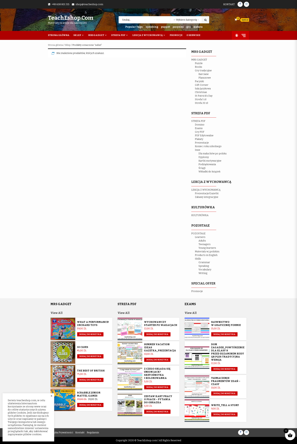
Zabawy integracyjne (206, 197)
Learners (200, 237)
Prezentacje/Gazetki (206, 193)
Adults (202, 240)
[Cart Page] (235, 19)
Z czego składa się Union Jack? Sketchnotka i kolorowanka (157, 373)
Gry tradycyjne (203, 70)
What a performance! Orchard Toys (93, 324)
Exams (199, 128)
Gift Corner (201, 85)
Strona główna (55, 45)
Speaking (204, 266)
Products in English (206, 255)
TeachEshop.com (70, 18)
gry (188, 26)
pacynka (178, 26)
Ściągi (202, 168)
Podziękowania (207, 164)
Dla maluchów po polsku (213, 153)
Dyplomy (204, 157)
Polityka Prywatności (61, 432)
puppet (165, 26)
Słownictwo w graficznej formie (226, 324)
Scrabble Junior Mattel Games (88, 394)
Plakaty (199, 139)
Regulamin (93, 432)
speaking (152, 26)
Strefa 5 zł (200, 99)
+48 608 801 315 (60, 4)
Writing (203, 273)
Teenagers (205, 244)
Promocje (176, 35)
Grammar (204, 262)
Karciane (204, 74)
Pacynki (199, 81)
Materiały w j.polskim (207, 251)
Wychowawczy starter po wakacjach (160, 324)
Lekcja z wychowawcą (147, 35)
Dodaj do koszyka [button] (90, 334)
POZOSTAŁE (198, 233)
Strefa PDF (118, 35)
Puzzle (199, 63)
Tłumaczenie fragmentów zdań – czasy (225, 381)
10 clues (82, 347)
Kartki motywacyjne (210, 160)
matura (198, 26)
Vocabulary (205, 269)
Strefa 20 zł (201, 103)
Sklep (77, 35)
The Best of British (91, 370)
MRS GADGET (199, 59)
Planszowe (205, 77)
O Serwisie (193, 35)
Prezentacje (202, 142)
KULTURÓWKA (199, 215)
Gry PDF (199, 131)
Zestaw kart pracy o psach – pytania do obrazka (158, 399)
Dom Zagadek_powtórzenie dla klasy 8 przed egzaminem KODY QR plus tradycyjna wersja (227, 352)
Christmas (201, 92)
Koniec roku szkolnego (208, 146)
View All (57, 313)
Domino (199, 124)
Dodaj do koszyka (90, 405)
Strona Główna (58, 35)
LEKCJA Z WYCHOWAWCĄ (206, 189)
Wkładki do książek (209, 171)
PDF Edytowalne (204, 135)
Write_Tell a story (225, 405)
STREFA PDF (198, 121)
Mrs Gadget (96, 35)
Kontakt (229, 4)
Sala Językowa (203, 88)
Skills (198, 258)
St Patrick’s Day (203, 95)
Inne (197, 150)
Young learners (207, 247)
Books (198, 66)
